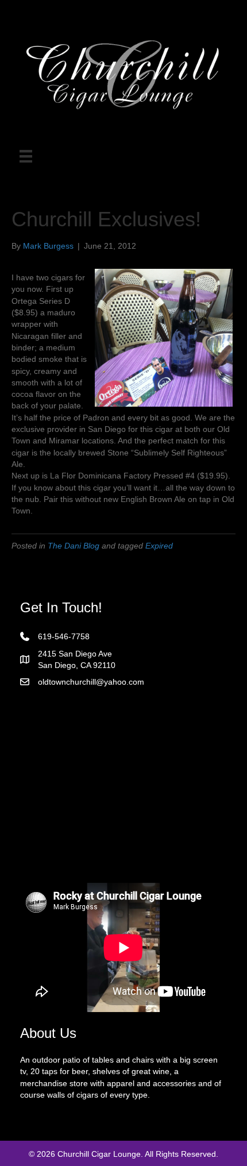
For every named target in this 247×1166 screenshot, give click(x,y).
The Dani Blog (73, 545)
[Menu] (25, 156)
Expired (159, 545)
